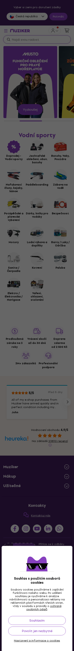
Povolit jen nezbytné (37, 631)
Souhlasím (37, 620)
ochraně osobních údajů (43, 608)
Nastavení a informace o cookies (37, 641)
